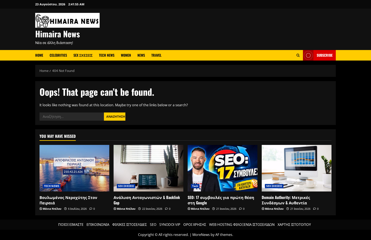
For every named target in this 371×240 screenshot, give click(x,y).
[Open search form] (298, 55)
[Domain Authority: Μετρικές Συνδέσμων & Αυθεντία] (296, 168)
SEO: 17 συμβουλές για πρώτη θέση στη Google (221, 199)
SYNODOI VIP (169, 224)
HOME (39, 55)
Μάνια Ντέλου (52, 209)
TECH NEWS (106, 55)
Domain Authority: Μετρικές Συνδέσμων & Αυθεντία (286, 199)
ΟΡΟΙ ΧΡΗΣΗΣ (194, 224)
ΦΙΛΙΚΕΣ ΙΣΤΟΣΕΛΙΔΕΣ (129, 224)
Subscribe (325, 55)
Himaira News (57, 34)
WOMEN (126, 55)
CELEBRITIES (58, 55)
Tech (195, 186)
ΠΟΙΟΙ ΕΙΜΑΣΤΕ (71, 224)
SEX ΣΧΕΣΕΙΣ (83, 55)
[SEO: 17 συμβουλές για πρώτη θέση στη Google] (222, 168)
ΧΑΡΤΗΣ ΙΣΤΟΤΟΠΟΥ (294, 224)
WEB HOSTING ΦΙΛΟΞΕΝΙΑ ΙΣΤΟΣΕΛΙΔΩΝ (242, 224)
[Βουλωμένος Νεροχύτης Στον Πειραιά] (74, 168)
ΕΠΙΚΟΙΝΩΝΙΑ (98, 224)
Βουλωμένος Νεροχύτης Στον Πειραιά (68, 199)
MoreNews (201, 234)
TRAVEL (156, 55)
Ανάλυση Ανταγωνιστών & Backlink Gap (147, 199)
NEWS (141, 55)
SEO (153, 224)
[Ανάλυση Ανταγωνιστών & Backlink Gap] (148, 168)
